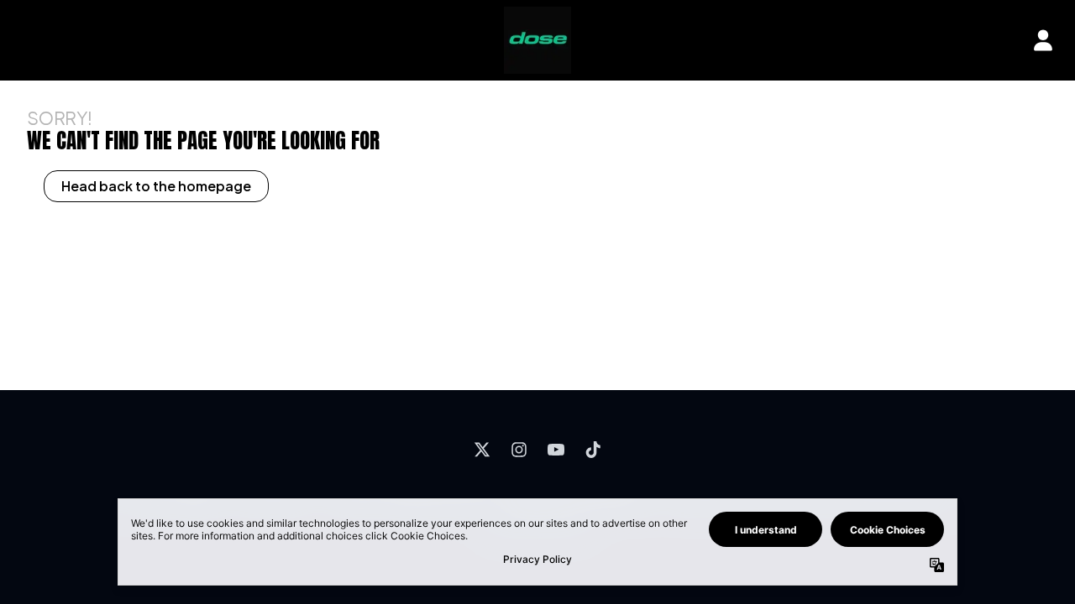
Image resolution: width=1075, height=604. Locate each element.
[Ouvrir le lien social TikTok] (592, 449)
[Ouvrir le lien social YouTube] (556, 449)
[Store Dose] (537, 40)
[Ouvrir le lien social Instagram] (519, 449)
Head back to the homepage (156, 186)
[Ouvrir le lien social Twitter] (482, 449)
